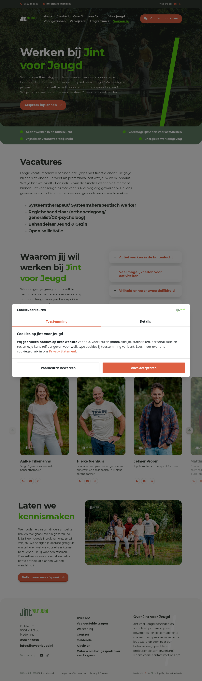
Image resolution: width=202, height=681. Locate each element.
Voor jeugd (116, 16)
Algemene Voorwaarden (74, 673)
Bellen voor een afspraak (41, 577)
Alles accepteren (144, 368)
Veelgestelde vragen (92, 623)
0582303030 (31, 4)
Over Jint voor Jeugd (88, 16)
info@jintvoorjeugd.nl (58, 4)
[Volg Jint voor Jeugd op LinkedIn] (175, 3)
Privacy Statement (62, 351)
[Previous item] (12, 430)
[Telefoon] (23, 481)
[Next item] (189, 430)
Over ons (83, 618)
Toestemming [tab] (56, 321)
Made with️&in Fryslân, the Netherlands (157, 673)
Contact (63, 16)
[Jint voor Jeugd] (27, 18)
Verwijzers (77, 21)
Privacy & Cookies (99, 673)
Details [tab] (145, 321)
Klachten (83, 645)
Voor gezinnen (55, 21)
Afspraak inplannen (40, 105)
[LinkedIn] (38, 481)
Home (48, 16)
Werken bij (121, 21)
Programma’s (99, 21)
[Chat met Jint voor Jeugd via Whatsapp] (180, 3)
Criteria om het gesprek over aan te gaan (98, 653)
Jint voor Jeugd (46, 673)
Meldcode (84, 640)
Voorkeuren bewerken (58, 368)
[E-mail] (31, 481)
